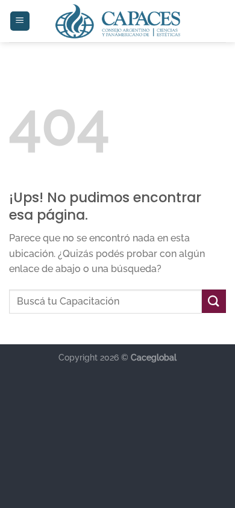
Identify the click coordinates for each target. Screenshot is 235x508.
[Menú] (20, 21)
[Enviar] (214, 301)
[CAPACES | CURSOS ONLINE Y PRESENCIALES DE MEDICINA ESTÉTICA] (118, 21)
